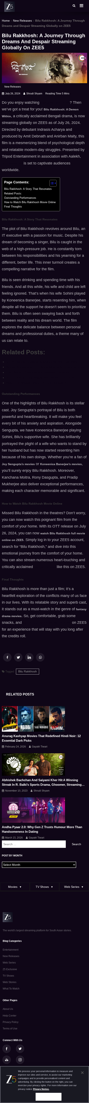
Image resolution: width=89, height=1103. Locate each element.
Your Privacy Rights (48, 1096)
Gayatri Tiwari (39, 746)
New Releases (22, 20)
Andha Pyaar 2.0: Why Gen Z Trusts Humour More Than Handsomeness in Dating (42, 829)
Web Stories (9, 982)
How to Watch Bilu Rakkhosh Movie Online (30, 202)
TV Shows (8, 975)
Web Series (9, 962)
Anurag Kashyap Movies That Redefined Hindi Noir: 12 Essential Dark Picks (41, 738)
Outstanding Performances (20, 197)
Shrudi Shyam (34, 93)
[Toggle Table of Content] (51, 183)
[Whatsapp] (40, 657)
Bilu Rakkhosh (27, 671)
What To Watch (11, 988)
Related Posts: (13, 193)
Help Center (9, 1015)
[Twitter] (18, 657)
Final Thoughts (13, 206)
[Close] (82, 1072)
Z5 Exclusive (10, 969)
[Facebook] (7, 657)
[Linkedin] (29, 657)
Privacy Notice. (41, 1089)
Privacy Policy (10, 1022)
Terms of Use (10, 1028)
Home (6, 20)
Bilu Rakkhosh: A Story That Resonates (28, 189)
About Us (8, 1009)
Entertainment (10, 949)
